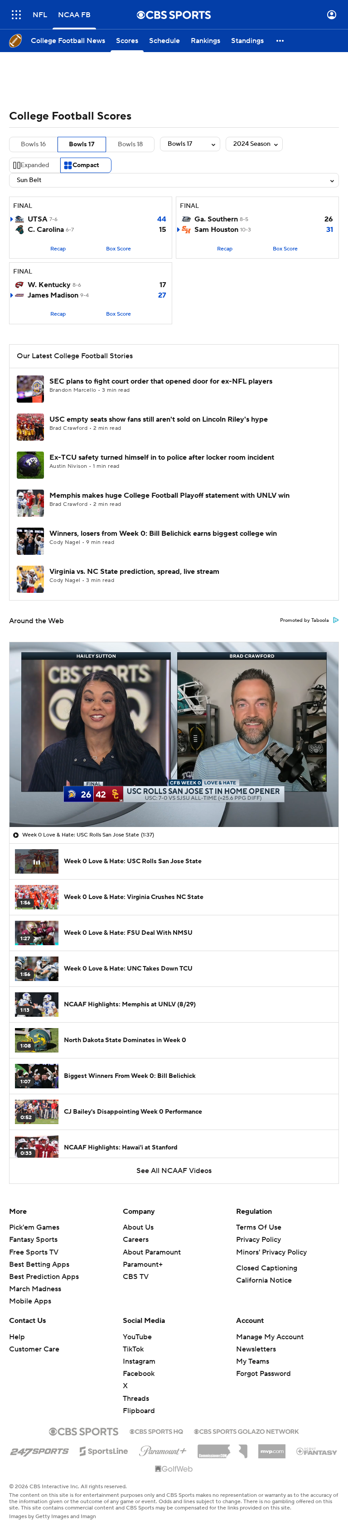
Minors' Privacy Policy (271, 1252)
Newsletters (256, 1349)
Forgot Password (263, 1373)
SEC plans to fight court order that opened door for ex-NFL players (160, 381)
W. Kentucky (49, 284)
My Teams (252, 1361)
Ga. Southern (216, 219)
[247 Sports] (39, 1449)
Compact (85, 165)
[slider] (174, 800)
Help (17, 1336)
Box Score (118, 248)
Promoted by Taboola (304, 620)
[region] (174, 734)
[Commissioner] (222, 1447)
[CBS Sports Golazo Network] (246, 1430)
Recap (58, 248)
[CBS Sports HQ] (156, 1430)
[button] (16, 14)
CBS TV (136, 1276)
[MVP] (271, 1447)
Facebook (139, 1373)
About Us (138, 1227)
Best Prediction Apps (44, 1276)
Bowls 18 (130, 144)
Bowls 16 (33, 144)
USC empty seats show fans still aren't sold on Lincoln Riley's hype (158, 419)
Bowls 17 (82, 144)
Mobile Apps (30, 1301)
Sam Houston (216, 229)
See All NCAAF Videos (174, 1170)
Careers (136, 1239)
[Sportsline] (104, 1449)
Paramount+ (143, 1264)
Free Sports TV (33, 1252)
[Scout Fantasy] (317, 1450)
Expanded (34, 165)
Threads (136, 1398)
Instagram (139, 1361)
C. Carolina (46, 229)
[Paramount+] (163, 1449)
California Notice (264, 1280)
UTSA (38, 219)
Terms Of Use (258, 1227)
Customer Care (34, 1349)
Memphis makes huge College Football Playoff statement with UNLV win (169, 495)
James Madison (53, 295)
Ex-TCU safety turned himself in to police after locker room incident (161, 457)
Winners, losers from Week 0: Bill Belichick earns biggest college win (163, 533)
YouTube (137, 1336)
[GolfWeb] (174, 1469)
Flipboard (139, 1410)
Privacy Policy (258, 1239)
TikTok (133, 1349)
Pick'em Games (34, 1227)
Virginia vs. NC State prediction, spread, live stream (134, 571)
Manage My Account (270, 1336)
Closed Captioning (266, 1268)
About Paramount (152, 1252)
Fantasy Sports (33, 1239)
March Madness (35, 1288)
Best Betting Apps (39, 1264)
